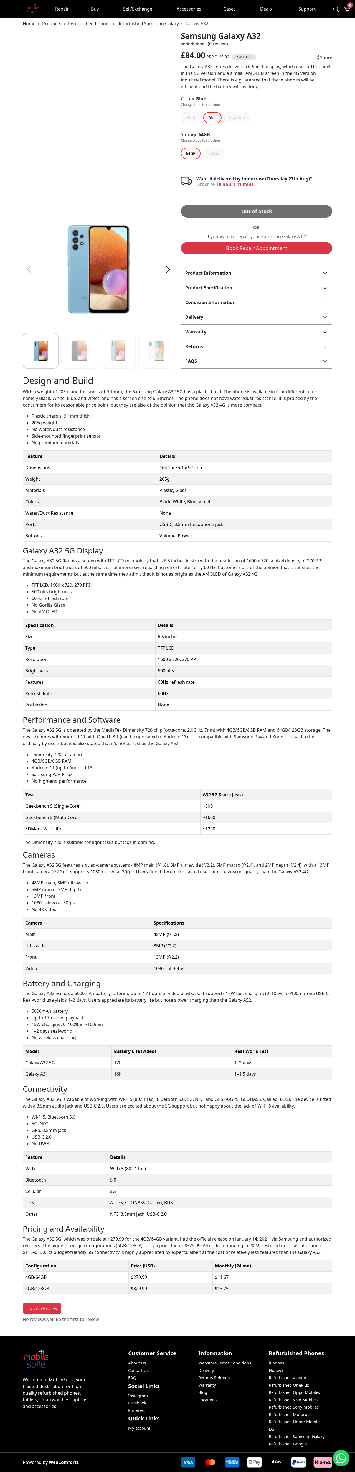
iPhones (276, 1363)
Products (51, 24)
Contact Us (138, 1370)
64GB (204, 134)
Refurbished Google (288, 1444)
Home (29, 24)
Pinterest (136, 1410)
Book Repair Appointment (256, 248)
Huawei (276, 1370)
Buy (95, 9)
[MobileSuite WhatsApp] (341, 1458)
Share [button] (325, 58)
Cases (230, 9)
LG (271, 1429)
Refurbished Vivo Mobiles (293, 1399)
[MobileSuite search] (336, 9)
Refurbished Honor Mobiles (295, 1421)
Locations (207, 1399)
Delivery (194, 317)
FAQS (191, 361)
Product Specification (208, 288)
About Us (137, 1363)
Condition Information (210, 302)
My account (139, 1428)
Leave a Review (42, 1308)
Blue (201, 99)
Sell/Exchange (137, 9)
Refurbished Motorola (290, 1414)
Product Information (208, 273)
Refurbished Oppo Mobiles (294, 1392)
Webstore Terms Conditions (224, 1363)
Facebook (137, 1402)
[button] (167, 270)
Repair (62, 9)
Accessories (189, 9)
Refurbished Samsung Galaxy (148, 24)
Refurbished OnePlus (289, 1385)
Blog (202, 1392)
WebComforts (64, 1462)
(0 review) (218, 44)
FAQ (132, 1377)
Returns (194, 346)
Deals (266, 9)
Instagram (138, 1395)
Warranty (195, 332)
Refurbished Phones (89, 24)
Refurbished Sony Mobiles (294, 1407)
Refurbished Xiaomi (287, 1377)
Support (307, 9)
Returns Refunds (214, 1377)
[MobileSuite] (32, 9)
